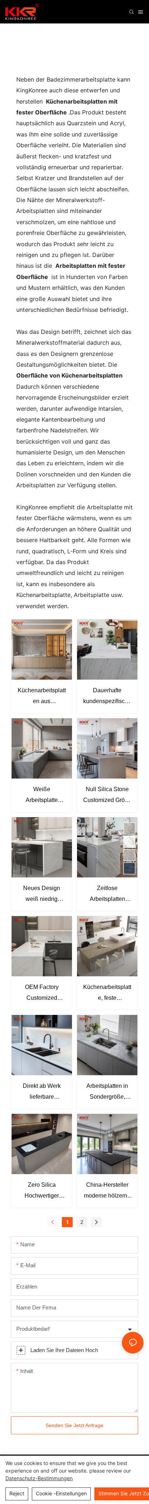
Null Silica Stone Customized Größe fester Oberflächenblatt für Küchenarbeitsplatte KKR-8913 (107, 796)
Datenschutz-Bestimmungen (39, 1478)
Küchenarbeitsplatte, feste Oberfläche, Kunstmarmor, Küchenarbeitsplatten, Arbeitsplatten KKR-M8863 (107, 994)
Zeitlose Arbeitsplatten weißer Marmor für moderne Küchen (107, 895)
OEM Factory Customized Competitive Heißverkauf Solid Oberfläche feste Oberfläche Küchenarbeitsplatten (42, 994)
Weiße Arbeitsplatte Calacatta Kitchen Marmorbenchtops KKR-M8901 (41, 796)
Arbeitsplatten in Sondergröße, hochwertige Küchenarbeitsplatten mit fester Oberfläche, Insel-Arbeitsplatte (107, 1093)
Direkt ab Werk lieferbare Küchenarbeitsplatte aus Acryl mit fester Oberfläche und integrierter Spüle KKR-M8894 (41, 1093)
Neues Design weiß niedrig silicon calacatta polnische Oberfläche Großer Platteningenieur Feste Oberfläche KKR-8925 (41, 895)
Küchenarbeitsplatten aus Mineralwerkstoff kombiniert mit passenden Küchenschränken (42, 697)
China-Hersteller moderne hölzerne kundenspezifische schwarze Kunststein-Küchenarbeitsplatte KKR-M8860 (107, 1192)
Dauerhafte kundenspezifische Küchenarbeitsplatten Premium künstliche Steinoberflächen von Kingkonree (107, 697)
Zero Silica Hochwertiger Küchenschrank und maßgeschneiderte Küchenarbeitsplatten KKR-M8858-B (42, 1192)
